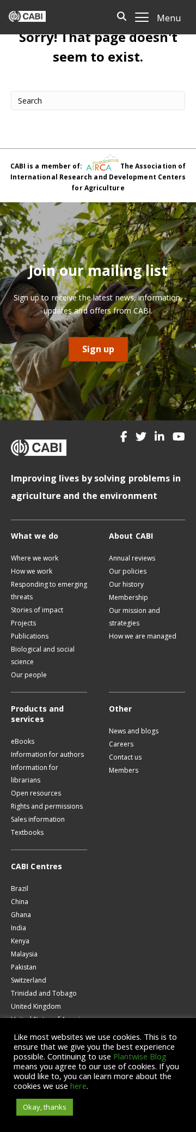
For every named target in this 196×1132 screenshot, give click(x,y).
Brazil (19, 888)
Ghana (21, 914)
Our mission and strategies (134, 617)
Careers (121, 744)
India (18, 927)
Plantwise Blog (140, 1056)
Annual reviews (132, 558)
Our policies (127, 571)
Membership (128, 597)
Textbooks (27, 832)
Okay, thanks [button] (44, 1107)
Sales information (38, 819)
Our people (29, 674)
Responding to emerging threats (49, 590)
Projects (23, 623)
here (78, 1085)
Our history (126, 584)
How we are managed (142, 636)
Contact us (125, 757)
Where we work (34, 558)
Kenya (20, 941)
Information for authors (47, 754)
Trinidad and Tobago (44, 993)
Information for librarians (34, 774)
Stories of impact (37, 610)
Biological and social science (43, 655)
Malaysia (24, 954)
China (19, 901)
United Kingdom (36, 1006)
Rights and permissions (47, 806)
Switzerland (28, 980)
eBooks (22, 741)
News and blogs (133, 731)
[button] (123, 436)
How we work (31, 571)
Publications (29, 636)
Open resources (36, 793)
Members (123, 770)
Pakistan (23, 967)
